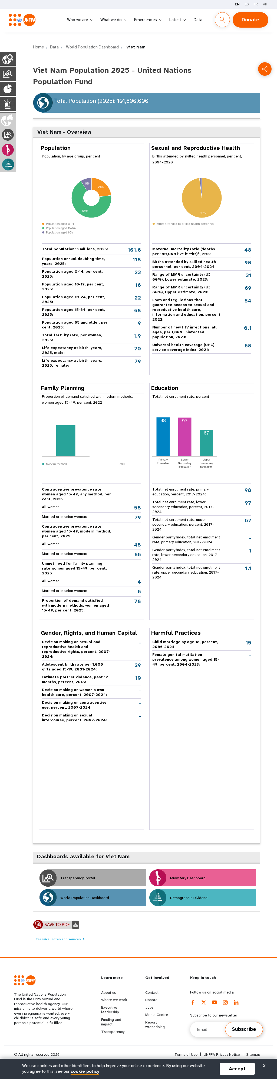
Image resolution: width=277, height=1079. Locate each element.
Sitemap (253, 1054)
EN (237, 4)
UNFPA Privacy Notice (222, 1054)
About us (108, 992)
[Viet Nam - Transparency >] (8, 134)
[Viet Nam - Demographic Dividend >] (8, 164)
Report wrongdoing (155, 1024)
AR (265, 4)
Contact (152, 992)
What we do (111, 19)
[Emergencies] (8, 104)
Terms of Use (185, 1054)
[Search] (222, 19)
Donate (250, 20)
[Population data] (8, 89)
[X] (204, 1002)
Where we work (114, 999)
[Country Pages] (8, 59)
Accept (237, 1068)
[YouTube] (214, 1002)
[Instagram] (225, 1002)
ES (247, 4)
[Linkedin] (236, 1002)
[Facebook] (193, 1002)
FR (256, 4)
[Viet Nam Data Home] (8, 120)
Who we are (77, 19)
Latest (175, 19)
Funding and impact (111, 1022)
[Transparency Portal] (8, 74)
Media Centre (156, 1014)
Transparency (112, 1031)
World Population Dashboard (92, 47)
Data (198, 19)
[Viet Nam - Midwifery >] (8, 149)
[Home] (24, 20)
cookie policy (85, 1071)
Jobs (149, 1007)
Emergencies (145, 19)
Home (38, 47)
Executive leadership (110, 1010)
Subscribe (244, 1029)
